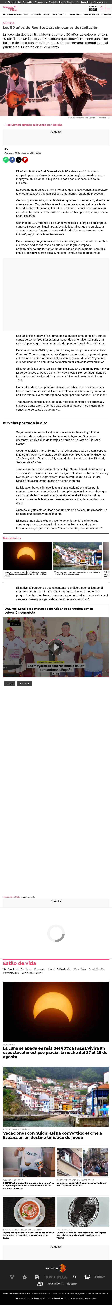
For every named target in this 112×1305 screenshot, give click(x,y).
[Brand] (14, 8)
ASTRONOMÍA (9, 1045)
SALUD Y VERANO (65, 1230)
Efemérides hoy (14, 2)
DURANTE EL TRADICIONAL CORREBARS (75, 1180)
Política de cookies (55, 1298)
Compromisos (11, 973)
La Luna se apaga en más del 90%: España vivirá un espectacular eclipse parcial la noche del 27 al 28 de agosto (55, 1053)
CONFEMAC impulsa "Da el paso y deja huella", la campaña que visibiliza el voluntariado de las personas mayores (28, 1186)
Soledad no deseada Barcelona (62, 2)
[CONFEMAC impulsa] (29, 1162)
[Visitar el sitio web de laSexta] (25, 1277)
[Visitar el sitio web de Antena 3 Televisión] (12, 1277)
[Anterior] (5, 2)
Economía (36, 15)
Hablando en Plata (11, 897)
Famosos (24, 683)
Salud (47, 15)
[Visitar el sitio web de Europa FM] (100, 1277)
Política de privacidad (36, 1298)
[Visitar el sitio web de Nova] (50, 1277)
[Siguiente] (107, 2)
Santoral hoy (28, 2)
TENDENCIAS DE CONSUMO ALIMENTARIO (22, 1230)
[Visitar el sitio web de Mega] (62, 1277)
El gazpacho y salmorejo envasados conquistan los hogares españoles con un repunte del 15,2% (28, 1235)
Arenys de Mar (41, 2)
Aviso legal (20, 1298)
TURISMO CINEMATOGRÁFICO (16, 1129)
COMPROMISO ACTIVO (13, 1180)
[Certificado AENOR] (93, 8)
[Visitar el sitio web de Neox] (37, 1277)
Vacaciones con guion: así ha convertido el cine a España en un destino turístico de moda (52, 1136)
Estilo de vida (60, 15)
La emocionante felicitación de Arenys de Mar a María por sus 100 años (82, 1184)
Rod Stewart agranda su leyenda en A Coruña (34, 124)
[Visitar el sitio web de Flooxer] (72, 1284)
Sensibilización (91, 15)
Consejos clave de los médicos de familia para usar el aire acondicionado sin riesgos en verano (81, 1235)
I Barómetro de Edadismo (15, 15)
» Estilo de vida (28, 897)
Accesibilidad (90, 1298)
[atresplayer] (102, 8)
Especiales (75, 15)
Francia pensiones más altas (88, 2)
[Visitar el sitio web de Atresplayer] (56, 1284)
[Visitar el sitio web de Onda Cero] (87, 1277)
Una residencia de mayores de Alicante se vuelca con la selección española (49, 611)
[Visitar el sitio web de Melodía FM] (40, 1284)
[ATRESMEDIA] (56, 1268)
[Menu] (108, 8)
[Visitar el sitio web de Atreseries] (75, 1277)
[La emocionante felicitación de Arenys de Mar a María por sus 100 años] (83, 1162)
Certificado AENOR (32, 973)
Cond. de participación (74, 1298)
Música (9, 683)
